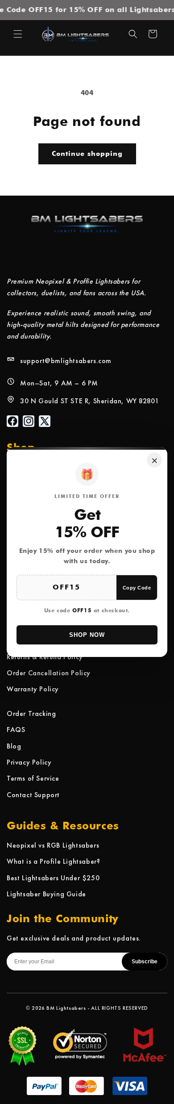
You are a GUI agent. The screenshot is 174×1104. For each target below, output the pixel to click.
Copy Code (137, 587)
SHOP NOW (87, 634)
